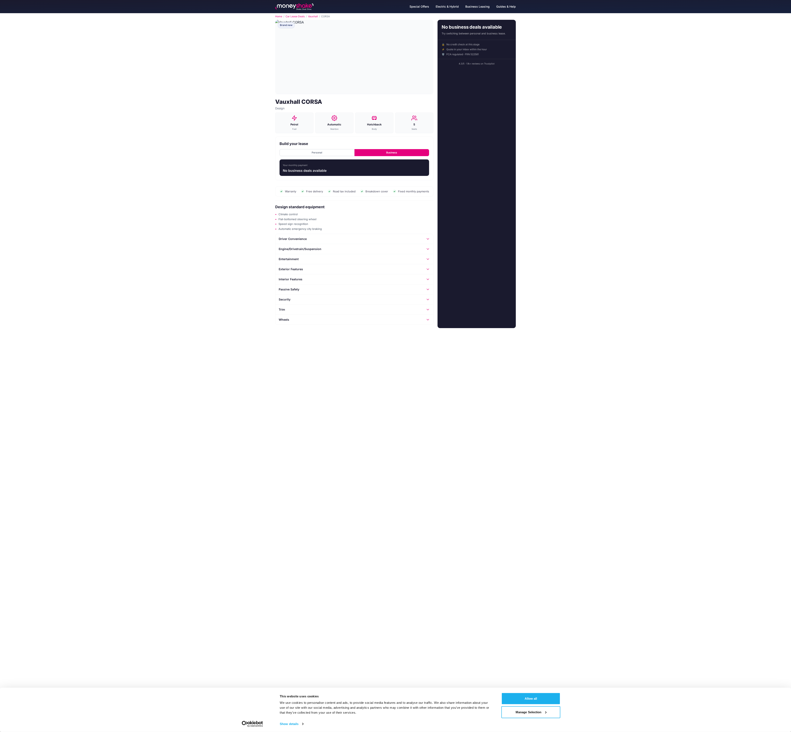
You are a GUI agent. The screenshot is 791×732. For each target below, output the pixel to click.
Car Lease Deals (295, 16)
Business (391, 152)
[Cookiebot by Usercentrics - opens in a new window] (252, 724)
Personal (317, 152)
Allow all (531, 698)
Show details (289, 724)
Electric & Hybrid (447, 6)
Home (278, 16)
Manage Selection (529, 712)
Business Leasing (477, 6)
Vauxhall (313, 16)
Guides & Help (506, 6)
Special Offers (419, 6)
